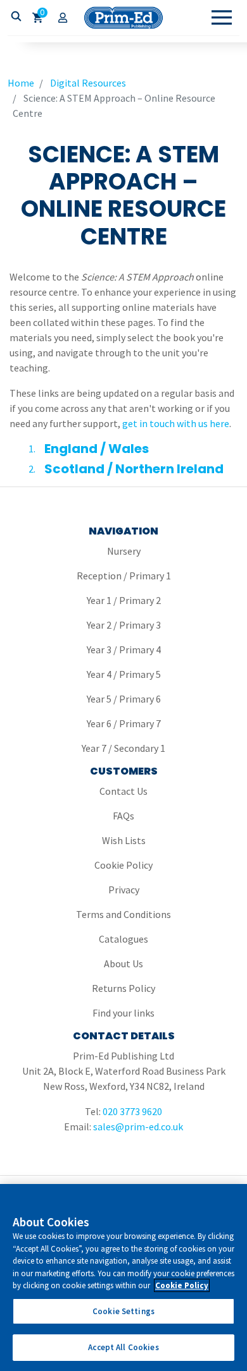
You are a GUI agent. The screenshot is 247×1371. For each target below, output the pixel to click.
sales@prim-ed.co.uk (138, 1126)
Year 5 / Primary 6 (124, 698)
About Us (123, 963)
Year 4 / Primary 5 (124, 674)
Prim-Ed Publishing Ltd (123, 17)
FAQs (123, 815)
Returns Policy (123, 988)
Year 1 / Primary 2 (124, 600)
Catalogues (123, 939)
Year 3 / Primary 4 (124, 649)
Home (21, 82)
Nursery (124, 551)
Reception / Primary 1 (124, 575)
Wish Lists (124, 840)
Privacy (123, 889)
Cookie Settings (123, 1311)
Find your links (123, 1012)
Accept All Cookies (123, 1347)
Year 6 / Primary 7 (124, 723)
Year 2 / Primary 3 (124, 625)
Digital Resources (88, 82)
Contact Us (123, 791)
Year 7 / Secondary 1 (123, 748)
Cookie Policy (123, 865)
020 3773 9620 (132, 1111)
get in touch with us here (175, 423)
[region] (123, 1277)
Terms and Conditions (123, 914)
